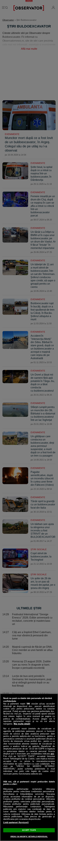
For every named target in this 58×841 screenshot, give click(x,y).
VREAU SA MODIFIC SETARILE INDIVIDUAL (29, 836)
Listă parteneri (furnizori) (16, 822)
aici (52, 753)
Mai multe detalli (22, 724)
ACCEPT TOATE (29, 830)
